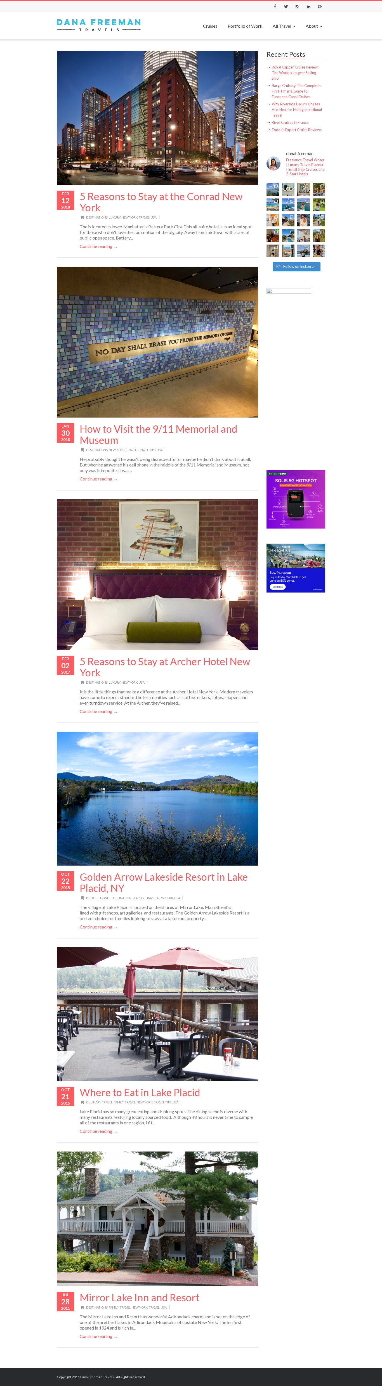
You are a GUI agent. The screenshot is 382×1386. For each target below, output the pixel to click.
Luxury (115, 217)
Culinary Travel (99, 1102)
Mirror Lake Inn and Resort (139, 1297)
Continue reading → (99, 246)
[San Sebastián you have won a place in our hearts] (273, 189)
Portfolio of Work (245, 26)
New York (130, 217)
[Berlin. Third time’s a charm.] (319, 189)
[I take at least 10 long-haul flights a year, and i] (288, 189)
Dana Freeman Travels (97, 1377)
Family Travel (145, 898)
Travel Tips (146, 450)
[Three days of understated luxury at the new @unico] (303, 235)
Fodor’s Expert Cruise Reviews (297, 129)
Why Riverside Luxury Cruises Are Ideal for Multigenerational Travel (297, 109)
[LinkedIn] (308, 6)
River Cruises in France (290, 122)
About (312, 26)
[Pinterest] (319, 6)
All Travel (282, 26)
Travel (144, 217)
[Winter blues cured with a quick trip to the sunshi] (319, 220)
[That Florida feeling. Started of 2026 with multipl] (288, 235)
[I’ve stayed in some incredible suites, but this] (273, 220)
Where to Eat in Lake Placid (140, 1092)
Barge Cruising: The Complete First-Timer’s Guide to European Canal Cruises (296, 91)
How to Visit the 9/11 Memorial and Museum (158, 434)
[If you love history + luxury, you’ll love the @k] (303, 189)
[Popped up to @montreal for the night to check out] (273, 235)
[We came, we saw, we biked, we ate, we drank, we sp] (319, 204)
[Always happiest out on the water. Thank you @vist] (303, 220)
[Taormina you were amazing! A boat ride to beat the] (303, 251)
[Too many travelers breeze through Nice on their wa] (288, 251)
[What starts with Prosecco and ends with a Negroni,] (319, 251)
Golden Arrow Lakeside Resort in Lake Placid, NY (164, 882)
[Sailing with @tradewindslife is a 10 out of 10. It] (288, 204)
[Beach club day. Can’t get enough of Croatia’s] (273, 204)
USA (154, 217)
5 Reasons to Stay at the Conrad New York (161, 202)
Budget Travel (98, 898)
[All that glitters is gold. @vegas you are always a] (273, 251)
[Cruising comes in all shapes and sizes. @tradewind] (303, 204)
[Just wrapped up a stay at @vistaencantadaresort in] (288, 220)
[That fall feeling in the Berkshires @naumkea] (319, 235)
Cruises (210, 26)
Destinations (97, 217)
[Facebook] (274, 6)
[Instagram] (297, 6)
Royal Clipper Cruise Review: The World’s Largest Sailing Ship (295, 72)
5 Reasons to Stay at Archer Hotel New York (165, 667)
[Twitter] (286, 6)
